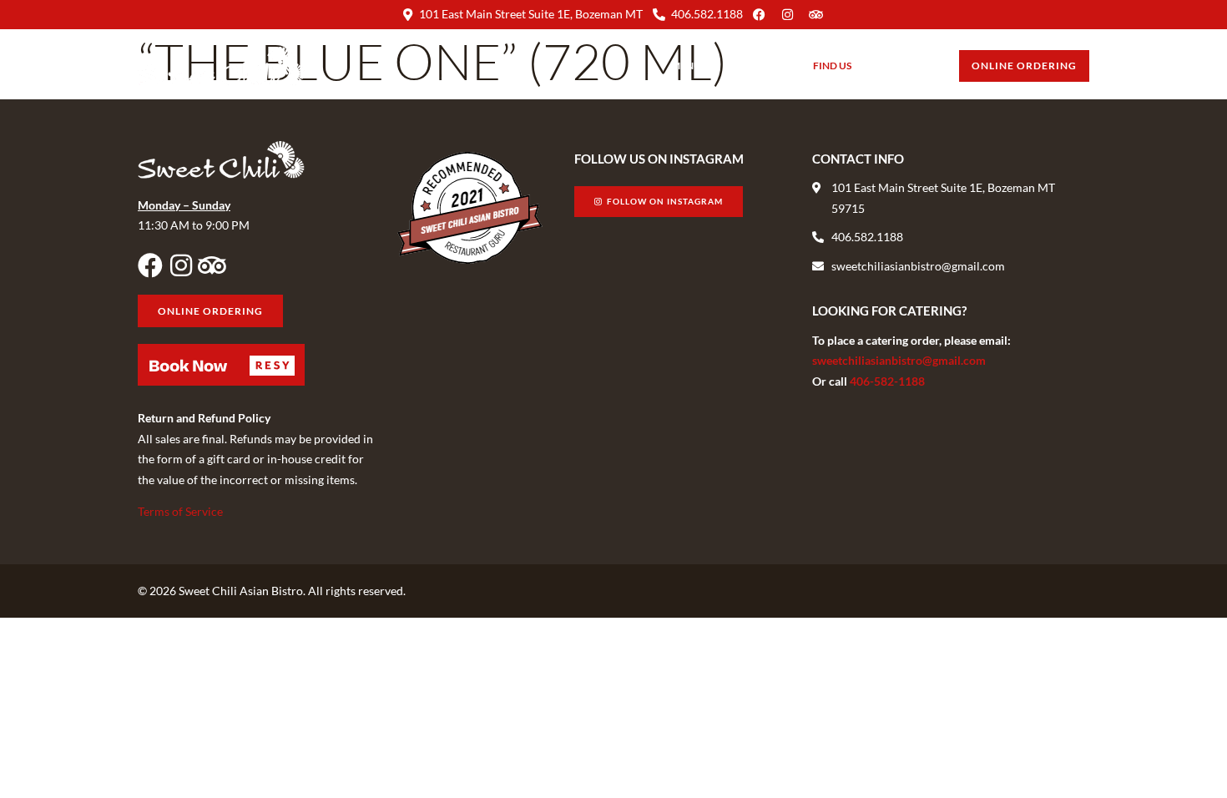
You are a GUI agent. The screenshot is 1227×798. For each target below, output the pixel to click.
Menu (686, 65)
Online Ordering (1024, 65)
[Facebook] (150, 265)
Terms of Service (180, 511)
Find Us (832, 65)
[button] (221, 365)
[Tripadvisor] (212, 265)
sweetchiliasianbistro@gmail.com (899, 360)
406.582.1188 (707, 14)
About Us (751, 65)
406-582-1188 (887, 381)
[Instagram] (181, 265)
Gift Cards (905, 65)
